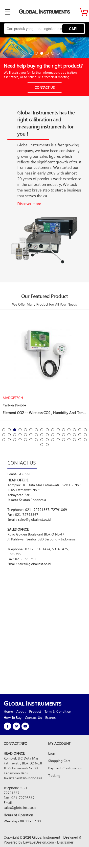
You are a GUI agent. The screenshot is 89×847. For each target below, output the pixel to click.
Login (52, 753)
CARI (73, 28)
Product (35, 711)
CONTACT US (45, 87)
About (21, 711)
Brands (50, 717)
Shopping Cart (59, 760)
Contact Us (33, 717)
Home (8, 711)
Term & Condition (57, 711)
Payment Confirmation (65, 768)
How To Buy (13, 717)
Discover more (29, 203)
